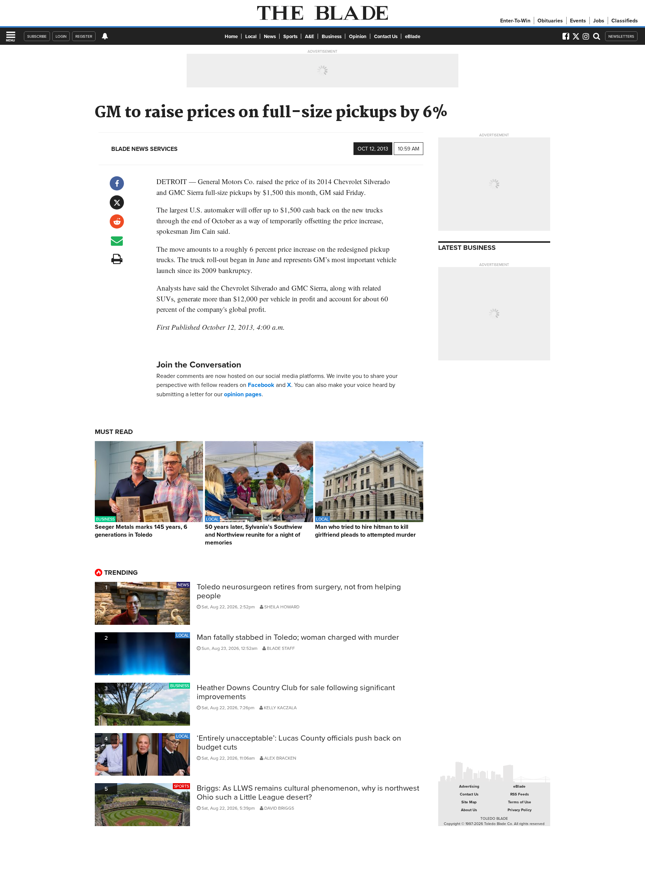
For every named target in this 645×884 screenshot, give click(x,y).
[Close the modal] (402, 18)
